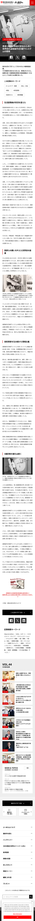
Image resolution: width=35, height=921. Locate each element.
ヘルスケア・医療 (12, 86)
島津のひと (10, 95)
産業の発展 (15, 641)
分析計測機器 (20, 648)
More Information (17, 914)
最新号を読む (7, 833)
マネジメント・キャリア (17, 635)
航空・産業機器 (12, 650)
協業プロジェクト (13, 643)
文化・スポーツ (21, 634)
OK (17, 917)
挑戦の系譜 (6, 858)
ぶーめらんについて (9, 827)
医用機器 (20, 95)
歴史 (8, 90)
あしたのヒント (7, 865)
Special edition (9, 634)
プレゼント (6, 883)
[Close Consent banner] (32, 901)
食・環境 (22, 638)
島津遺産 (6, 852)
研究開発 (16, 90)
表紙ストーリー (7, 871)
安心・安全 (25, 86)
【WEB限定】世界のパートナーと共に (14, 846)
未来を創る (18, 645)
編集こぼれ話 (7, 877)
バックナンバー (7, 840)
